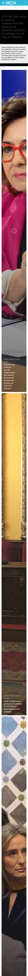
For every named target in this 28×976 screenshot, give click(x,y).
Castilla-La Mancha (9, 359)
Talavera (6, 361)
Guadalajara (7, 698)
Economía (17, 359)
